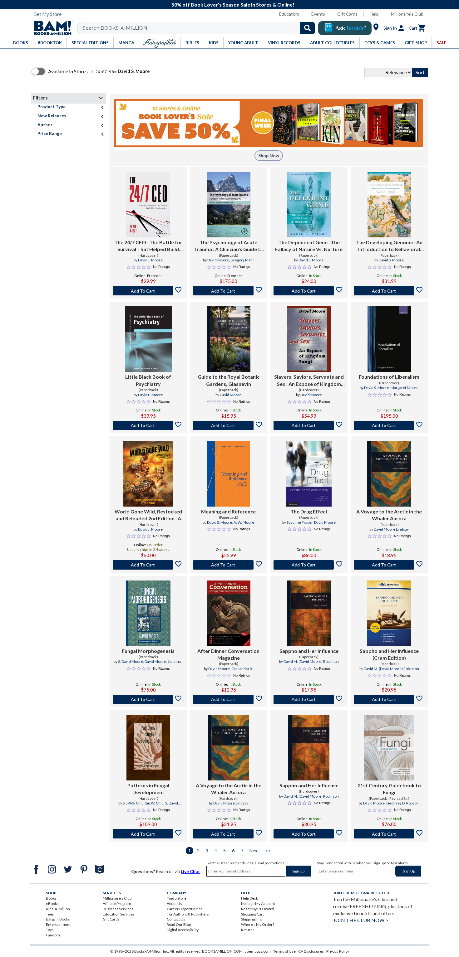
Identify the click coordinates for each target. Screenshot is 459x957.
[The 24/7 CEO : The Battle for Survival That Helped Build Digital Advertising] (148, 204)
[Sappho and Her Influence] (308, 613)
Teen (50, 914)
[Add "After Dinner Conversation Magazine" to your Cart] (228, 699)
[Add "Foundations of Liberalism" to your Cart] (389, 425)
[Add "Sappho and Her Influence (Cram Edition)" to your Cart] (389, 699)
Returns (247, 929)
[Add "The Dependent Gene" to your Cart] (309, 290)
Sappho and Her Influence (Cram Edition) (389, 654)
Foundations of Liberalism (389, 377)
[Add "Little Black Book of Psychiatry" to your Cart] (148, 425)
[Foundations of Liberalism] (389, 339)
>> (268, 850)
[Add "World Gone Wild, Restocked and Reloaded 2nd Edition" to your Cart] (148, 565)
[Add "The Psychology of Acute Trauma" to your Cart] (228, 290)
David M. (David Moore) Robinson (311, 661)
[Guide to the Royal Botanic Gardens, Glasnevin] (228, 339)
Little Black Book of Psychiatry (148, 380)
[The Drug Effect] (308, 474)
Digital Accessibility (183, 929)
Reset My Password (257, 908)
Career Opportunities (185, 908)
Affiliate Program (117, 903)
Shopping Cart (252, 914)
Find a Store (176, 898)
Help (374, 14)
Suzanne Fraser (300, 522)
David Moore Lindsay (391, 529)
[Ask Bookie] (345, 28)
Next (254, 850)
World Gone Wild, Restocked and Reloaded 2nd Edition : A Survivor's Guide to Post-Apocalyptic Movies (148, 515)
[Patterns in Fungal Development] (148, 747)
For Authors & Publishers (188, 914)
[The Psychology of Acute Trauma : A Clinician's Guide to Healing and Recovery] (228, 204)
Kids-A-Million (58, 908)
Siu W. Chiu (154, 803)
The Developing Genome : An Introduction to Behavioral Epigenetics (389, 246)
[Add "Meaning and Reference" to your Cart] (228, 565)
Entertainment (58, 924)
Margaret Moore (404, 387)
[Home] (51, 28)
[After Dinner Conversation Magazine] (228, 613)
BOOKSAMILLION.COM (222, 951)
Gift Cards (347, 14)
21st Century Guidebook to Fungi (389, 788)
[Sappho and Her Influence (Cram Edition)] (389, 613)
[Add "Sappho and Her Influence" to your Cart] (309, 699)
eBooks (52, 903)
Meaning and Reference (228, 511)
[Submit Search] (307, 28)
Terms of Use (284, 951)
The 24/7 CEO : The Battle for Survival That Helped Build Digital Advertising (148, 246)
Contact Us (176, 919)
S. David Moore (130, 661)
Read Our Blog (179, 924)
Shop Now (268, 155)
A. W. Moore (244, 522)
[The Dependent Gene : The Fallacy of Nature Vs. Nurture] (308, 204)
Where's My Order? (257, 924)
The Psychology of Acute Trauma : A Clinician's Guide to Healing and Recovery (228, 246)
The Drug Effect (309, 511)
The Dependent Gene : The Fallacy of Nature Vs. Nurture (309, 245)
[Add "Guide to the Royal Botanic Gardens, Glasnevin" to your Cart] (228, 425)
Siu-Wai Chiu (133, 803)
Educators (289, 14)
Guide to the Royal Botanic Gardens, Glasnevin (228, 380)
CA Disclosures (311, 951)
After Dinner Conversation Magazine (228, 654)
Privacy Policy (337, 951)
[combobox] (200, 28)
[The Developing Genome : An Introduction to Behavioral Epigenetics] (389, 204)
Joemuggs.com (258, 951)
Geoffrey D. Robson (402, 803)
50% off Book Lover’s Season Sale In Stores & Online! (232, 4)
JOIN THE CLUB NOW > (360, 920)
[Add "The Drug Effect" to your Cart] (309, 565)
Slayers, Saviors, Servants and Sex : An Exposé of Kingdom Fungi (309, 380)
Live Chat (190, 871)
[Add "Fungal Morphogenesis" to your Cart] (148, 699)
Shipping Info (251, 919)
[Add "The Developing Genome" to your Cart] (389, 290)
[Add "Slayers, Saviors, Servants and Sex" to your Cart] (309, 425)
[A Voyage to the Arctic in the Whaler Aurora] (389, 474)
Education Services (119, 914)
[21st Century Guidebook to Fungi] (389, 747)
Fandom (53, 935)
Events (318, 14)
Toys (50, 929)
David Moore (218, 260)
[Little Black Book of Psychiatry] (148, 339)
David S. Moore (311, 260)
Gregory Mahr (242, 260)
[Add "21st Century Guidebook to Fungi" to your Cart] (389, 833)
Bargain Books (58, 919)
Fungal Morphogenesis (148, 651)
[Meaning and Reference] (228, 474)
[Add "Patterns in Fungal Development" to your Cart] (148, 833)
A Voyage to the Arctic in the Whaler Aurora (389, 514)
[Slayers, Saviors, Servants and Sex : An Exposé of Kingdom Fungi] (308, 339)
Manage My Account (258, 903)
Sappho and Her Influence (308, 651)
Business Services (118, 908)
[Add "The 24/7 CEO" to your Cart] (148, 290)
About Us (174, 903)
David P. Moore (150, 394)
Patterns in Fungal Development (148, 788)
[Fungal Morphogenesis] (148, 613)
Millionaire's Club (407, 14)
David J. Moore (150, 260)
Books (51, 898)
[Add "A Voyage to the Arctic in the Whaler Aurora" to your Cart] (389, 565)
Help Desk (249, 898)
